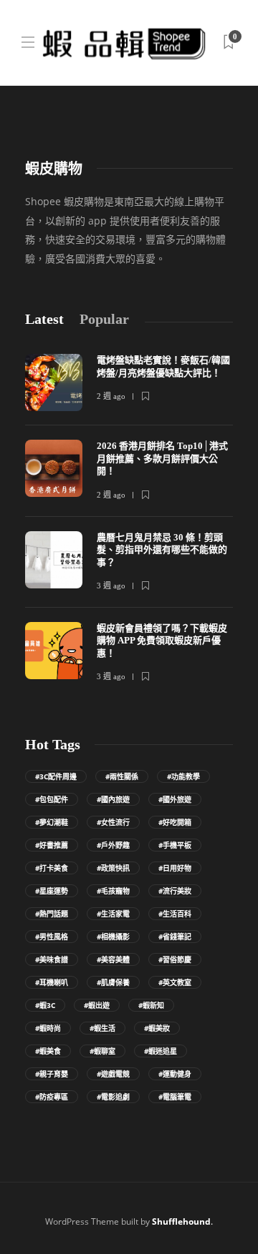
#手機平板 (174, 845)
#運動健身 (174, 1074)
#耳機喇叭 (51, 982)
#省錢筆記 (174, 937)
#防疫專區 (51, 1097)
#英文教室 (174, 982)
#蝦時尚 (48, 1028)
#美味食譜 (51, 959)
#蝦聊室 (102, 1051)
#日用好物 (174, 868)
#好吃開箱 (174, 822)
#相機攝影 (113, 937)
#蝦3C (45, 1005)
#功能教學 (183, 776)
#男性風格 (51, 937)
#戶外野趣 (113, 845)
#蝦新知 (151, 1005)
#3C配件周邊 (56, 776)
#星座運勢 (51, 891)
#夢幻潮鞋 (51, 822)
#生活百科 (174, 914)
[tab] (44, 319)
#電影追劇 (113, 1097)
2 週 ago (111, 396)
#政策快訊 (113, 868)
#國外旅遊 (174, 799)
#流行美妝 (174, 891)
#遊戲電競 (113, 1074)
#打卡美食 (51, 868)
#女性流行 (113, 822)
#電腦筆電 (174, 1097)
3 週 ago (111, 585)
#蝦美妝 (157, 1028)
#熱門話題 (51, 914)
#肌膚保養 (113, 982)
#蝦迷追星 (160, 1051)
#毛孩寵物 (113, 891)
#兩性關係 (121, 776)
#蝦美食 (48, 1051)
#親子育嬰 (51, 1074)
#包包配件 (51, 799)
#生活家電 (113, 914)
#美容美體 (113, 959)
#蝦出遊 (97, 1005)
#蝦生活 (102, 1028)
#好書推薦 (51, 845)
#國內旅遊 (113, 799)
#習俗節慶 (174, 959)
